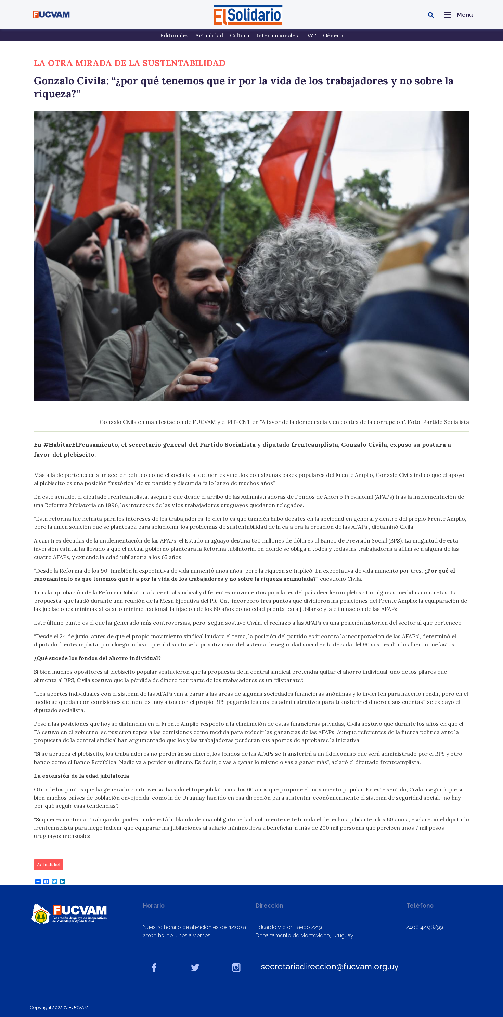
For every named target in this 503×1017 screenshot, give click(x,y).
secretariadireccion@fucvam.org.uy (330, 967)
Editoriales (174, 35)
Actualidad (209, 35)
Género (333, 35)
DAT (310, 35)
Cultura (239, 35)
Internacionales (277, 35)
